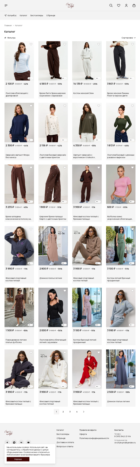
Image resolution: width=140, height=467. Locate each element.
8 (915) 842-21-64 (122, 436)
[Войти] (126, 5)
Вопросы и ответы (65, 446)
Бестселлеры (36, 15)
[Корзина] (134, 5)
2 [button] (63, 411)
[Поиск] (111, 5)
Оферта (83, 434)
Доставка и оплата (65, 442)
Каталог (23, 15)
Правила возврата (87, 430)
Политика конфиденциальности (94, 438)
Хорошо (18, 459)
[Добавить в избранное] (31, 44)
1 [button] (56, 411)
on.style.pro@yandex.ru (125, 442)
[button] (118, 5)
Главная (8, 25)
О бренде (50, 15)
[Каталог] (6, 5)
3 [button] (70, 411)
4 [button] (77, 411)
